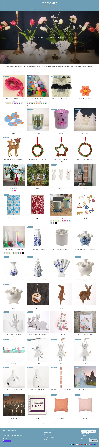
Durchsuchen (7, 72)
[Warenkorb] (95, 3)
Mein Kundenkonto (85, 433)
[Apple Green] (32, 103)
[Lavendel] (41, 103)
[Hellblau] (21, 103)
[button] (93, 72)
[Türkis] (69, 220)
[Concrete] (43, 103)
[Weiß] (5, 103)
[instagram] (5, 438)
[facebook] (3, 438)
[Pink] (65, 220)
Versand (46, 435)
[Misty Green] (27, 105)
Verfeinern (23, 72)
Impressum (46, 439)
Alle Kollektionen (85, 438)
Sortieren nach (16, 72)
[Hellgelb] (56, 220)
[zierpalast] (49, 4)
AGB (44, 434)
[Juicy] (34, 103)
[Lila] (15, 103)
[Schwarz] (56, 223)
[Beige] (10, 103)
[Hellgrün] (12, 103)
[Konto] (93, 3)
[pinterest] (6, 438)
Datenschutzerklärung (49, 430)
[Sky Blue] (36, 103)
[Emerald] (19, 103)
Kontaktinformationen (49, 437)
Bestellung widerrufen (88, 431)
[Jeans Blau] (51, 223)
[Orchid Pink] (29, 103)
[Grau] (53, 223)
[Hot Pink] (17, 103)
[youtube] (8, 438)
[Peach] (8, 103)
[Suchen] (3, 3)
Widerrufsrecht (48, 432)
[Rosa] (51, 220)
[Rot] (62, 220)
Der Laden (83, 435)
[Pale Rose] (27, 103)
